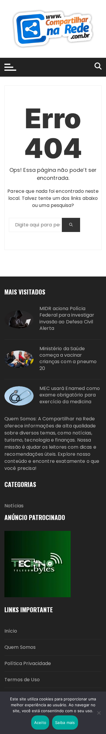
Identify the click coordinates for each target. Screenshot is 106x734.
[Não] (99, 713)
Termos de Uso (22, 679)
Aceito (40, 722)
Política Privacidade (27, 663)
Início (10, 631)
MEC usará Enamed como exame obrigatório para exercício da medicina (69, 395)
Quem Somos (20, 647)
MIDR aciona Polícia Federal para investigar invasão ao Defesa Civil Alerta (66, 318)
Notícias (14, 505)
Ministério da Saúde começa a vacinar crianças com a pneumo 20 (68, 358)
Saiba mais (65, 722)
